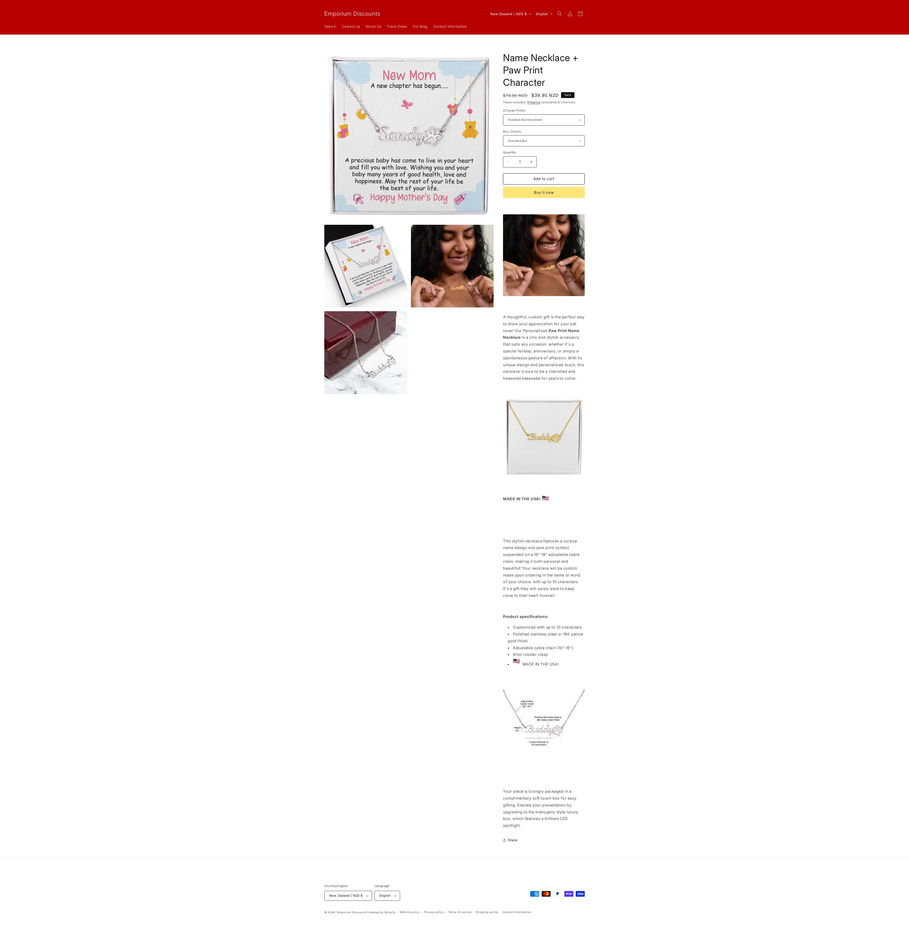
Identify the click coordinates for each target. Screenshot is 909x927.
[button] (559, 14)
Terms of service (459, 912)
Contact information (517, 912)
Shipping (533, 102)
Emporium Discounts (351, 912)
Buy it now (544, 192)
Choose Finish (514, 110)
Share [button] (512, 840)
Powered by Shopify (381, 912)
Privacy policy (434, 912)
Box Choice (512, 131)
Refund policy (409, 912)
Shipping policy (487, 912)
